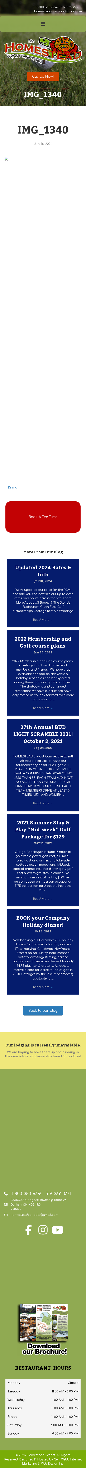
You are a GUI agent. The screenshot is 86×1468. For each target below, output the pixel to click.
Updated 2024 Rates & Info (43, 571)
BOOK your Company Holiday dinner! (43, 921)
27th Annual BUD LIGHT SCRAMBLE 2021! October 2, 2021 (43, 734)
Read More (43, 619)
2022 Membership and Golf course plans (43, 642)
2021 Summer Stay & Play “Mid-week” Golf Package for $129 (43, 830)
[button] (43, 517)
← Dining (10, 487)
